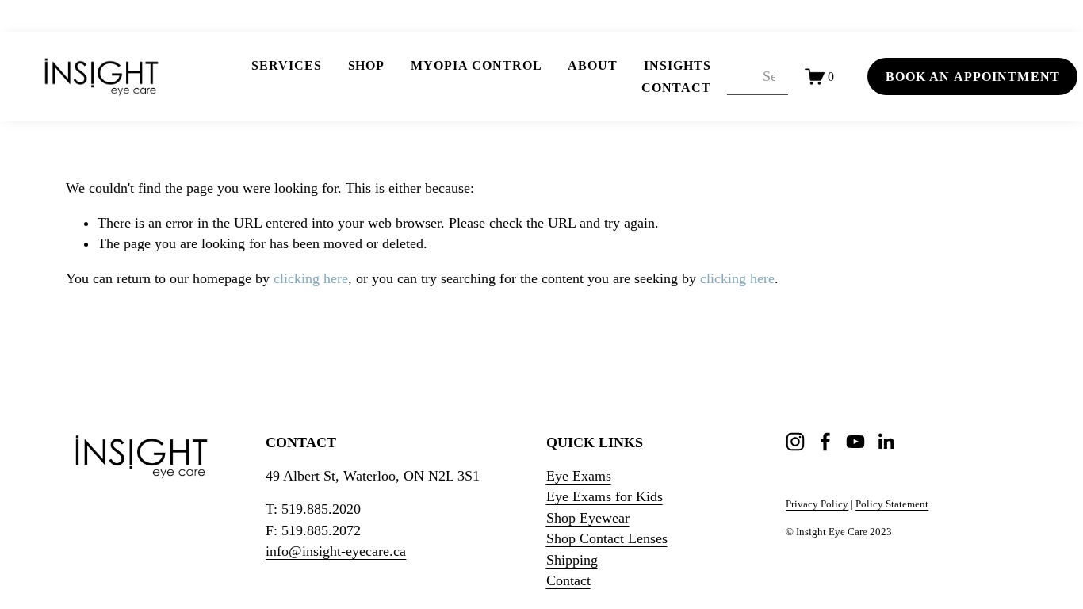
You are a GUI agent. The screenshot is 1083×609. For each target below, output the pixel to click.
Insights (677, 65)
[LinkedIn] (885, 441)
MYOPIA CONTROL (476, 65)
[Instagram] (795, 441)
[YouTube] (855, 441)
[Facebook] (825, 441)
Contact (676, 87)
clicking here (311, 278)
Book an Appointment (973, 76)
